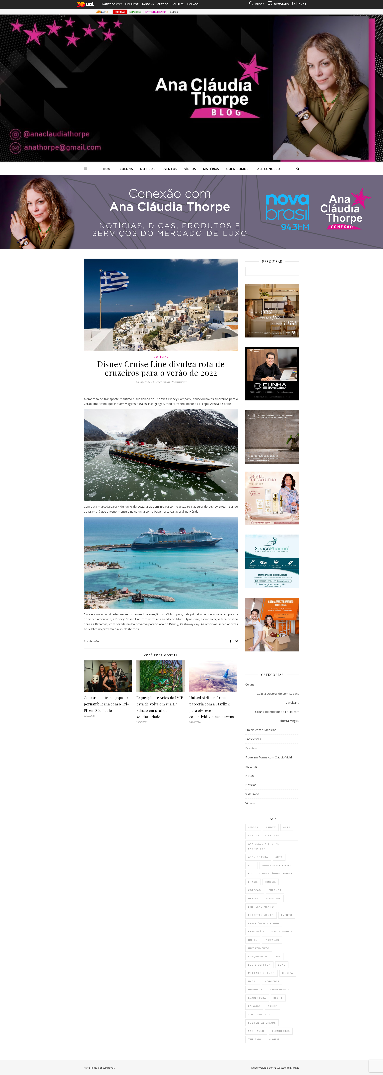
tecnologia (281, 1030)
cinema (270, 881)
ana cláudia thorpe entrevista (263, 846)
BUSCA (259, 4)
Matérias (211, 169)
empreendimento (261, 906)
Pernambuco (279, 989)
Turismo (254, 1039)
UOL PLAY (178, 4)
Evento (286, 914)
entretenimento (261, 914)
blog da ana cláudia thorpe (270, 873)
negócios (272, 981)
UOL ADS (192, 4)
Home (108, 169)
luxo (282, 964)
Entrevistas (253, 739)
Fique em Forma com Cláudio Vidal (268, 757)
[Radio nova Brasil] (191, 248)
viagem (274, 1039)
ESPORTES (135, 12)
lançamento (257, 956)
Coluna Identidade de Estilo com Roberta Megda (277, 716)
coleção (254, 890)
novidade (255, 989)
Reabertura (257, 997)
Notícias (147, 169)
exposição (256, 931)
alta (286, 827)
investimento (258, 948)
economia (273, 898)
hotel (253, 939)
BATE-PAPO (281, 4)
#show (271, 827)
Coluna (126, 169)
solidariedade (259, 1014)
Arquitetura (258, 856)
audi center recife (276, 865)
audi (251, 865)
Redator (94, 641)
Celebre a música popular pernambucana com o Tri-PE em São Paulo (106, 704)
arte (279, 856)
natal (252, 981)
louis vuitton (259, 964)
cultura (274, 890)
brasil (253, 881)
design (253, 898)
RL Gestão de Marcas (286, 1067)
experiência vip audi (263, 923)
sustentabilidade (262, 1022)
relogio (254, 1006)
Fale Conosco (268, 169)
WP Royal (108, 1067)
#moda (253, 827)
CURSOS (162, 4)
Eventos (170, 169)
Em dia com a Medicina (260, 730)
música (287, 972)
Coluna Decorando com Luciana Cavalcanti (278, 697)
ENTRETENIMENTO (155, 12)
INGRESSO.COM (112, 4)
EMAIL (303, 4)
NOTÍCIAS (120, 12)
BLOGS (174, 12)
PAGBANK (148, 4)
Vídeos (190, 169)
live (278, 956)
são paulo (256, 1030)
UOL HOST (131, 4)
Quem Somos (237, 169)
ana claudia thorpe (263, 835)
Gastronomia (281, 931)
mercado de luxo (261, 972)
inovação (272, 939)
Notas (249, 776)
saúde (272, 1006)
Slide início (252, 794)
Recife (278, 997)
